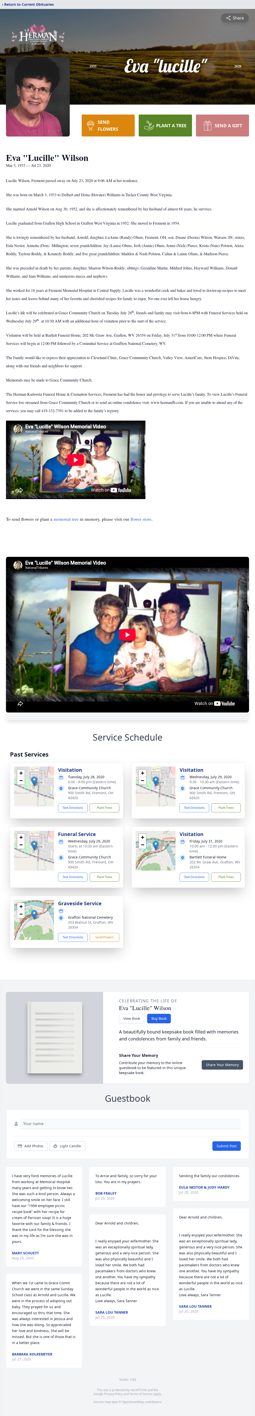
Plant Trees (104, 808)
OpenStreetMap (133, 1402)
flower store (140, 519)
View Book (131, 1018)
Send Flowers (104, 937)
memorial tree (66, 519)
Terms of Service (141, 1394)
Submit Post (227, 1146)
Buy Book (159, 1018)
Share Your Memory (222, 1064)
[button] (34, 781)
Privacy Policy (113, 1394)
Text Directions (73, 808)
